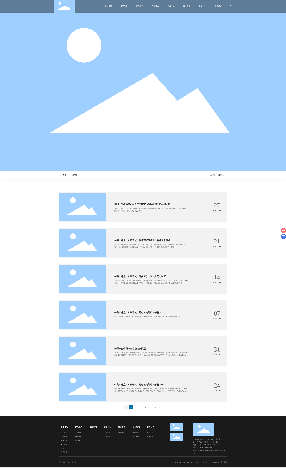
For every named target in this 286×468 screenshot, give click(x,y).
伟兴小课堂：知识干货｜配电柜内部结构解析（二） (140, 312)
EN (231, 6)
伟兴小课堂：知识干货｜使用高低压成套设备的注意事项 (142, 240)
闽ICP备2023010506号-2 (183, 462)
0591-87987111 (203, 445)
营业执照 (224, 462)
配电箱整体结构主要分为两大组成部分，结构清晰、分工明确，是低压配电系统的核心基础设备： (148, 316)
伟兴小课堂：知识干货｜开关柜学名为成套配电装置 (140, 276)
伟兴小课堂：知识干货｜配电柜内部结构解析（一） (140, 384)
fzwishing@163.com (205, 447)
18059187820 (209, 439)
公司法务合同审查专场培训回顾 (130, 348)
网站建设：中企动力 (202, 462)
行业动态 (73, 175)
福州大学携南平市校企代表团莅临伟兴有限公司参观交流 (142, 204)
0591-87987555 (216, 445)
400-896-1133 (214, 442)
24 (155, 407)
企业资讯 (62, 175)
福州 (210, 462)
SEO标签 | (217, 462)
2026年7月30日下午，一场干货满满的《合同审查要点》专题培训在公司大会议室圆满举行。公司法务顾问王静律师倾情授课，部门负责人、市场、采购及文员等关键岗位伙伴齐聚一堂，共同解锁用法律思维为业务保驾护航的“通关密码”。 (151, 355)
